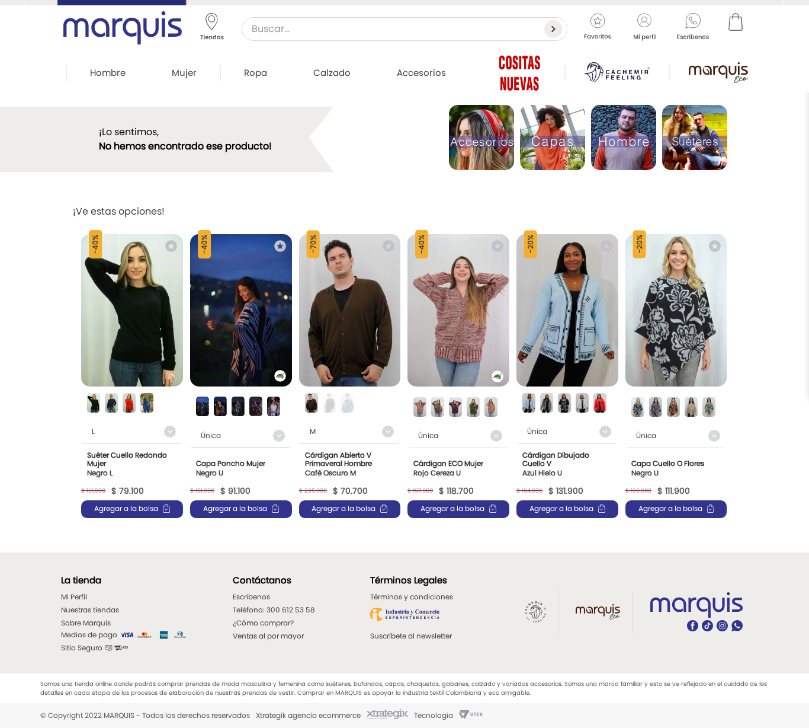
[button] (93, 404)
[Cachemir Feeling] (617, 72)
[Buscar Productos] (555, 29)
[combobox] (404, 29)
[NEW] (518, 72)
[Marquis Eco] (718, 72)
